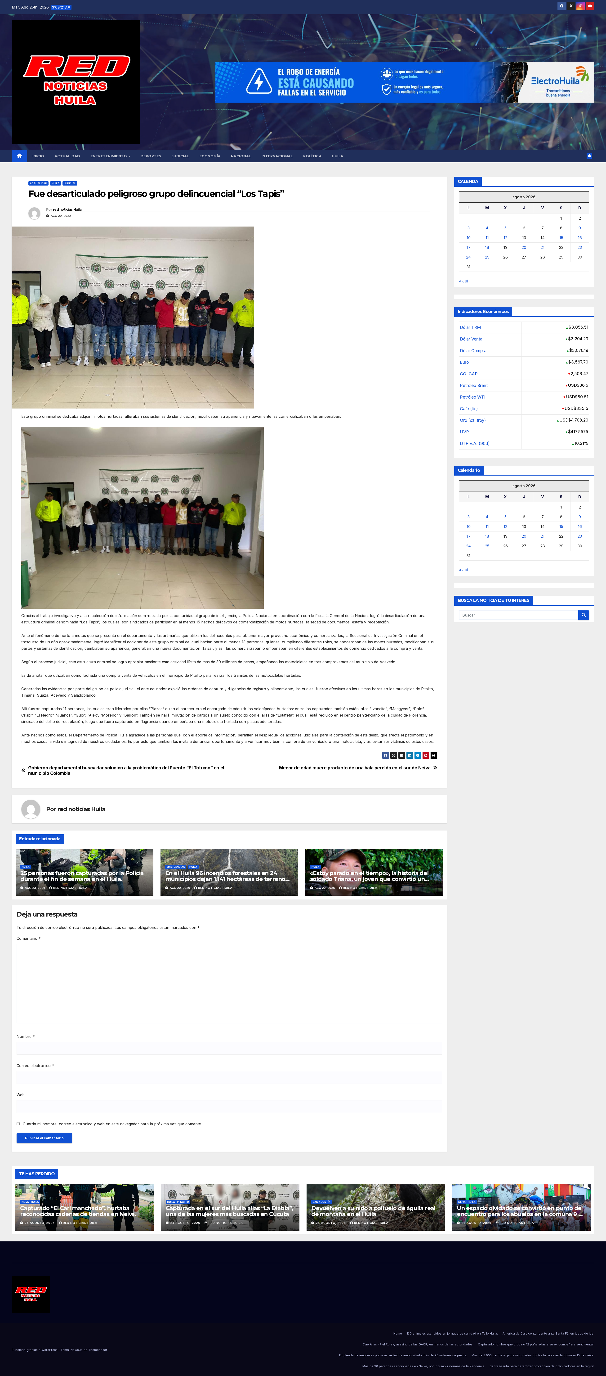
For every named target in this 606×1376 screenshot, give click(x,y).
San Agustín (321, 1201)
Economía (210, 156)
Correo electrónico (35, 1065)
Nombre (26, 1036)
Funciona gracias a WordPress (35, 1350)
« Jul (463, 281)
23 (580, 247)
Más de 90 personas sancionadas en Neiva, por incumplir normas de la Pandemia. (423, 1366)
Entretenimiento (109, 156)
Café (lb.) (469, 408)
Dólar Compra (473, 350)
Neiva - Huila (30, 1201)
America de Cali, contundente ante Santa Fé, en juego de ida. (548, 1333)
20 (524, 247)
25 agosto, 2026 (40, 1223)
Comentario (29, 938)
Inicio (38, 156)
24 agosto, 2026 (185, 1223)
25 (487, 257)
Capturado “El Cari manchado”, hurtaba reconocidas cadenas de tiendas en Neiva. (78, 1211)
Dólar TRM (470, 327)
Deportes (151, 156)
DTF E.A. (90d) (475, 443)
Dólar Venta (471, 338)
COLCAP (469, 373)
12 (505, 237)
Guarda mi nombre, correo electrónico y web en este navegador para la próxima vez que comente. (112, 1124)
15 (561, 237)
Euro (464, 362)
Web (21, 1094)
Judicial (180, 156)
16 (580, 237)
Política (312, 156)
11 (487, 237)
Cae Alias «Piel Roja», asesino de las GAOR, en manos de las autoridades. (418, 1344)
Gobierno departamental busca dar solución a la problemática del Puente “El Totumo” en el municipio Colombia (126, 770)
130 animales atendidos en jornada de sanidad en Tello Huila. (452, 1333)
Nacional (241, 156)
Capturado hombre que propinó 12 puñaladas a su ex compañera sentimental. (536, 1344)
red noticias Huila (67, 209)
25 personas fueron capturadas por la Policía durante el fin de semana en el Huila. (82, 876)
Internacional (277, 156)
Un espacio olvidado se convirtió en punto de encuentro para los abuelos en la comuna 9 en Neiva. (521, 1214)
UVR (464, 431)
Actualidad (67, 156)
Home (397, 1333)
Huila (337, 156)
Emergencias (176, 866)
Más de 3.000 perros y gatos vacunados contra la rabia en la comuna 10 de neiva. (533, 1355)
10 (469, 237)
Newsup (77, 1350)
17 (469, 247)
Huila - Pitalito (178, 1201)
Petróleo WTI (472, 397)
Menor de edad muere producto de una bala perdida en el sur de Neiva (355, 768)
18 (487, 247)
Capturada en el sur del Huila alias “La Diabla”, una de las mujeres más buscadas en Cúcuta (229, 1211)
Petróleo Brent (474, 385)
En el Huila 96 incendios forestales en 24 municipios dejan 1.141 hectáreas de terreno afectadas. (225, 879)
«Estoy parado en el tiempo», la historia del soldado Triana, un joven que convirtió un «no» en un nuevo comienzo (369, 879)
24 (468, 257)
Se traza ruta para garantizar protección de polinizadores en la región (542, 1366)
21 (542, 247)
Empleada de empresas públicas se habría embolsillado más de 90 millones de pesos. (403, 1355)
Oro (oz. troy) (473, 420)
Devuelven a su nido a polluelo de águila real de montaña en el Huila (373, 1211)
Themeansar (97, 1350)
